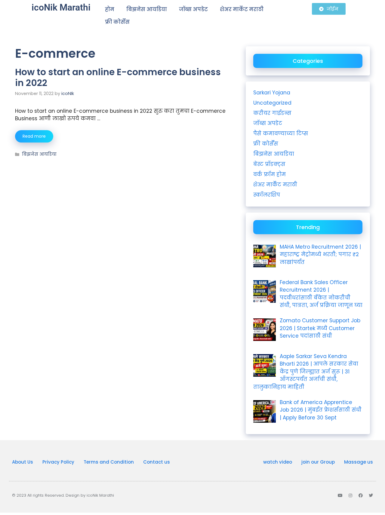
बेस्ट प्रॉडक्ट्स (269, 164)
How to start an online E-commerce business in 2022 (118, 77)
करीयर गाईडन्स (272, 113)
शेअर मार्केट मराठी (241, 9)
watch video (277, 462)
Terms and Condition (109, 462)
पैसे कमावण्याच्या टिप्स (280, 133)
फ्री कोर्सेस (117, 22)
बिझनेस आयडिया (146, 9)
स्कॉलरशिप (266, 194)
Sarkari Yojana (271, 92)
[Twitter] (371, 495)
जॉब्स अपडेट (193, 9)
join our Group (318, 462)
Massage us (358, 462)
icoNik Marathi (61, 7)
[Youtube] (340, 495)
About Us (22, 462)
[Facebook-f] (361, 495)
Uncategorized (272, 102)
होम (109, 9)
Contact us (156, 462)
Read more (34, 136)
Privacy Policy (58, 462)
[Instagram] (350, 495)
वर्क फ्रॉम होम (269, 174)
